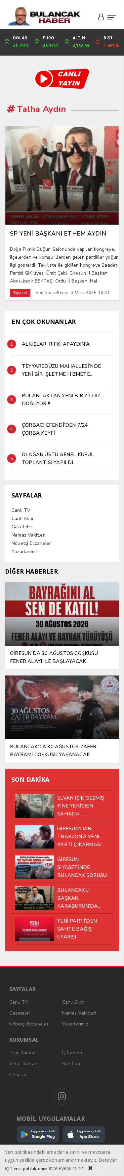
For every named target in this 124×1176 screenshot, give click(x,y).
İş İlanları (72, 1053)
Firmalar (18, 1074)
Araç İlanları (22, 1053)
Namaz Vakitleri (29, 535)
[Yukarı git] (111, 1162)
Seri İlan (71, 1064)
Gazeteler (22, 527)
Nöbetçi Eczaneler (31, 543)
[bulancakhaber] (44, 16)
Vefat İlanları (23, 1064)
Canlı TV (21, 510)
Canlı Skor (23, 518)
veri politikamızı (30, 1168)
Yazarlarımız (25, 551)
